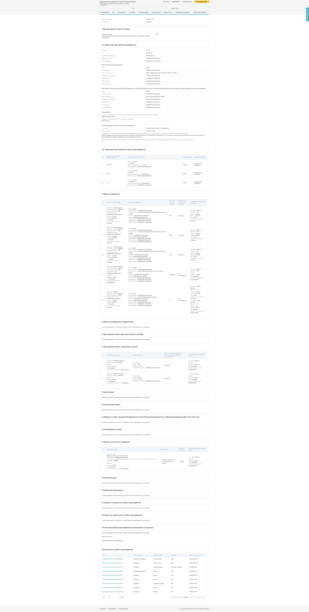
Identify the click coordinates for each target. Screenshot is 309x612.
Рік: (113, 12)
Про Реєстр (166, 1)
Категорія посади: (143, 12)
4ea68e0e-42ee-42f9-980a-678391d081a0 (113, 587)
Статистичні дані (187, 1)
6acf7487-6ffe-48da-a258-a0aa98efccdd (112, 567)
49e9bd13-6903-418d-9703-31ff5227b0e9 (113, 571)
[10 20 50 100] (107, 597)
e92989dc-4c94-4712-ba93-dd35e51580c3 (113, 558)
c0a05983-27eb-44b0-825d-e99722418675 (113, 579)
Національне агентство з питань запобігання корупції (195, 608)
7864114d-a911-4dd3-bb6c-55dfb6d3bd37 (113, 583)
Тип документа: (121, 12)
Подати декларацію (201, 1)
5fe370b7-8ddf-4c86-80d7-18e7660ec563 (113, 563)
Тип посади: (132, 12)
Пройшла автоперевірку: (199, 12)
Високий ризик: (168, 12)
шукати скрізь (175, 8)
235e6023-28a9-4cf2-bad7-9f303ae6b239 (113, 591)
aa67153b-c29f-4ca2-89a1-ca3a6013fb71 (112, 575)
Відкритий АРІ (176, 1)
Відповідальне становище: (183, 12)
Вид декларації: (105, 12)
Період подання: (156, 12)
